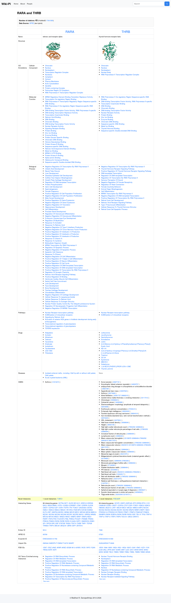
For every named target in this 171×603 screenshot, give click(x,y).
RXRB (62, 521)
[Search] (166, 3)
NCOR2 (75, 514)
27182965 (111, 465)
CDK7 (79, 505)
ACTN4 (61, 503)
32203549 (119, 494)
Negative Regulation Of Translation (57, 205)
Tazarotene (49, 341)
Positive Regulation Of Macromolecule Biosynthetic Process (67, 579)
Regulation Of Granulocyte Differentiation (60, 214)
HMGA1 (63, 510)
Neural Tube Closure (52, 171)
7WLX (111, 552)
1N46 (105, 547)
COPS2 (51, 507)
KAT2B (84, 510)
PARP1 (45, 519)
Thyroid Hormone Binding (110, 128)
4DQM (68, 547)
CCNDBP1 (72, 505)
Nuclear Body (106, 72)
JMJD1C (108, 507)
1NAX (110, 547)
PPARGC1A (103, 512)
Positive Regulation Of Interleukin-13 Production (62, 232)
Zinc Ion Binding (51, 133)
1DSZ (49, 547)
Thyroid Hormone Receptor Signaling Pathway (117, 169)
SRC (53, 523)
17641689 (49, 20)
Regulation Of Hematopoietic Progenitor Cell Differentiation (66, 306)
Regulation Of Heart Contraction (112, 184)
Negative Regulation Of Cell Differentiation (60, 256)
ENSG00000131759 (50, 539)
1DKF (45, 547)
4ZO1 (132, 550)
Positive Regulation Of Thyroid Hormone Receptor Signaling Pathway (126, 171)
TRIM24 (46, 525)
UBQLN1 (63, 525)
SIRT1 (78, 521)
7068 (100, 530)
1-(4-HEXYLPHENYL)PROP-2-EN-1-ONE (116, 366)
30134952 (104, 458)
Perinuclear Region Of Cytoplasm (57, 90)
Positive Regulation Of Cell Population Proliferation (63, 193)
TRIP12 (101, 516)
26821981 (105, 388)
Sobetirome (105, 364)
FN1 (70, 507)
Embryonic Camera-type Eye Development (60, 218)
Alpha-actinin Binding (52, 157)
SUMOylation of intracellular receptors (59, 315)
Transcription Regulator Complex (57, 72)
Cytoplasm (49, 77)
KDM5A (90, 510)
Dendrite (48, 86)
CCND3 (65, 505)
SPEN (48, 523)
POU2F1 (78, 519)
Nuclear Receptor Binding (110, 574)
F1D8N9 (59, 543)
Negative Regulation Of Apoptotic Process (60, 250)
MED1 (77, 512)
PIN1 (55, 519)
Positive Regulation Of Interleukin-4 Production (62, 234)
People (29, 3)
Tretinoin (48, 339)
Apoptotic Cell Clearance (54, 252)
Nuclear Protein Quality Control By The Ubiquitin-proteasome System (70, 303)
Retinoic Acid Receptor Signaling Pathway (60, 274)
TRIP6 (118, 516)
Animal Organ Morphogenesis (112, 189)
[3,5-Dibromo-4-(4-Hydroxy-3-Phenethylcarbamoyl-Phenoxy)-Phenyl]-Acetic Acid (126, 345)
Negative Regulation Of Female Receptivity (116, 182)
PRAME (85, 519)
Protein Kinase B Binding (54, 144)
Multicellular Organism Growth (56, 243)
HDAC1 (45, 510)
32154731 (126, 494)
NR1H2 (45, 516)
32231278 (117, 478)
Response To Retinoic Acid (55, 225)
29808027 (141, 490)
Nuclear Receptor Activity (54, 126)
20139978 (127, 438)
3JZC (127, 550)
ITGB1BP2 (77, 510)
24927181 (116, 382)
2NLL (105, 550)
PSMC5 (51, 521)
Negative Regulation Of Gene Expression (60, 202)
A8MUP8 (52, 543)
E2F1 (56, 507)
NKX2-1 (81, 514)
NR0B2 (93, 514)
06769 (45, 534)
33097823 (123, 391)
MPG (141, 507)
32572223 (104, 418)
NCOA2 (51, 514)
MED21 (129, 507)
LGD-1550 (48, 350)
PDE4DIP (116, 499)
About (22, 3)
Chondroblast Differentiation (55, 292)
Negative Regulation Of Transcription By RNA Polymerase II (67, 166)
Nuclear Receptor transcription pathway (59, 312)
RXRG (67, 521)
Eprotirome (105, 359)
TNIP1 (84, 523)
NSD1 (89, 516)
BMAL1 (55, 505)
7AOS (83, 547)
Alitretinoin (49, 337)
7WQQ (45, 550)
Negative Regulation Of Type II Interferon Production (64, 227)
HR (67, 510)
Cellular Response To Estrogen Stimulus (59, 301)
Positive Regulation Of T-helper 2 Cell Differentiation (64, 259)
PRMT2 (132, 512)
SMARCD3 (85, 521)
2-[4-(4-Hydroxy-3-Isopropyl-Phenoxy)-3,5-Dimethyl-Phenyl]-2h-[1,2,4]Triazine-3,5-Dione (124, 351)
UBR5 (69, 525)
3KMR (59, 547)
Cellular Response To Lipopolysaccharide (60, 297)
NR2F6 (131, 510)
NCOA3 (57, 514)
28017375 (112, 440)
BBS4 (50, 505)
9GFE (50, 550)
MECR (72, 512)
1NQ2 (124, 547)
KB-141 (104, 348)
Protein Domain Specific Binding (56, 137)
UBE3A (57, 525)
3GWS (118, 550)
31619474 (55, 382)
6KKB (136, 550)
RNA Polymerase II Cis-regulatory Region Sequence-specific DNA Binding (69, 107)
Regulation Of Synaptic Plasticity (57, 272)
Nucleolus (48, 74)
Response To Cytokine (53, 241)
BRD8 (139, 503)
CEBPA (84, 505)
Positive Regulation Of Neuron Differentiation (61, 261)
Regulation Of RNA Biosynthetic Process (60, 556)
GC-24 (103, 357)
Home (16, 3)
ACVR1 (117, 503)
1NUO (129, 547)
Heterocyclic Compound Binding (56, 160)
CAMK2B (102, 505)
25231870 (123, 454)
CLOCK (90, 505)
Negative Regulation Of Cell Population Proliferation (63, 196)
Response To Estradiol (53, 223)
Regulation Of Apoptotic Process (57, 247)
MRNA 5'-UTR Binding (53, 153)
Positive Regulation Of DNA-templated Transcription (64, 268)
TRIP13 (107, 516)
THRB (126, 31)
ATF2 (135, 503)
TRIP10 (148, 514)
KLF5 (45, 512)
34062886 (118, 402)
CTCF (126, 505)
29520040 (125, 411)
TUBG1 (60, 499)
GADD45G (82, 507)
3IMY (123, 550)
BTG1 (60, 505)
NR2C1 (56, 516)
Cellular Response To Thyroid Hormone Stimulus (118, 207)
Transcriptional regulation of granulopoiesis (60, 324)
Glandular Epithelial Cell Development (58, 175)
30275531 (117, 420)
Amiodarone (105, 339)
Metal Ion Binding (51, 151)
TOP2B (89, 523)
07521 (101, 534)
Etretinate (48, 344)
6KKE (141, 550)
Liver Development (52, 173)
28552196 (110, 424)
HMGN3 (102, 507)
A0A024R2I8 (103, 543)
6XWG (78, 547)
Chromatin (48, 65)
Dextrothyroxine (107, 337)
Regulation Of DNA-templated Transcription (60, 182)
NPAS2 (87, 514)
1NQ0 (115, 547)
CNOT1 (45, 507)
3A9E (54, 547)
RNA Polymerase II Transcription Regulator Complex (64, 92)
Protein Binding (50, 130)
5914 (44, 530)
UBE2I (130, 516)
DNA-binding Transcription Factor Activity (60, 124)
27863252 (131, 427)
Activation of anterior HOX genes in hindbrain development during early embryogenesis (70, 320)
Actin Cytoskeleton (52, 83)
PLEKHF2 (61, 519)
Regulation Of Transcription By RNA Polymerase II (119, 178)
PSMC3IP (139, 512)
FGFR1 (66, 507)
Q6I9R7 (71, 543)
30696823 (114, 400)
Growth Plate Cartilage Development (58, 180)
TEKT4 (73, 523)
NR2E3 (62, 516)
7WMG (116, 552)
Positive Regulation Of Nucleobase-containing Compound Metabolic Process (69, 566)
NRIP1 (79, 516)
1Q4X (133, 547)
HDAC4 (57, 510)
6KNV (101, 552)
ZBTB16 (79, 525)
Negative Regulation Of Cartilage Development (62, 295)
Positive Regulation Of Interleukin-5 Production (62, 236)
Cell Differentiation (51, 209)
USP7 (74, 525)
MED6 (88, 512)
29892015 (124, 395)
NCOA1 (45, 514)
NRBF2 (73, 516)
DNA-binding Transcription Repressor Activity (61, 112)
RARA (69, 31)
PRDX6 (90, 519)
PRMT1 (126, 512)
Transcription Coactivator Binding (57, 115)
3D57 (113, 550)
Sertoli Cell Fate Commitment (55, 281)
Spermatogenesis (51, 189)
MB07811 (104, 362)
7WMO (142, 552)
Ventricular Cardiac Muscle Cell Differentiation (61, 279)
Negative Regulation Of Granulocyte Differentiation (63, 216)
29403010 (104, 440)
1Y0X (147, 547)
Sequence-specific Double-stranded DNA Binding (62, 162)
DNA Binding (49, 119)
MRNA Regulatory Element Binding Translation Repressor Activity (69, 97)
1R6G (138, 547)
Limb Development (52, 283)
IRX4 (71, 510)
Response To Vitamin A (53, 238)
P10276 (65, 543)
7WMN (137, 552)
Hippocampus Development (55, 207)
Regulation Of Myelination (54, 220)
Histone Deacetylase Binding (55, 142)
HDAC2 (141, 505)
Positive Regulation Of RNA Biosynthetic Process (63, 570)
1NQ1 (119, 547)
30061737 (117, 395)
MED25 (82, 512)
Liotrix (103, 341)
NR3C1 (67, 516)
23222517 (120, 474)
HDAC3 (51, 510)
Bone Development (52, 288)
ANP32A (129, 503)
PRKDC (120, 512)
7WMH (121, 552)
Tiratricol (104, 355)
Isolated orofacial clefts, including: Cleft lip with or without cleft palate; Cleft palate (70, 374)
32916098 (104, 406)
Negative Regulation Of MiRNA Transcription (61, 308)
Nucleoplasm (49, 70)
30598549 (124, 422)
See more (46, 581)
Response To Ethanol (53, 254)
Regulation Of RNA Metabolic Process (59, 558)
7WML (132, 552)
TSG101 (124, 516)
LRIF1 (49, 512)
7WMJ (127, 552)
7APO (88, 547)
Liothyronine (105, 332)
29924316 (134, 413)
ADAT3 (122, 503)
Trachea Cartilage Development (56, 290)
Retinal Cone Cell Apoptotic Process (114, 209)
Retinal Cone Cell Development (112, 200)
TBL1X (138, 514)
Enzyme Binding (51, 135)
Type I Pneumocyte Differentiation (113, 205)
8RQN (148, 552)
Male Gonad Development (54, 198)
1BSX (101, 547)
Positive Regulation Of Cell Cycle (57, 263)
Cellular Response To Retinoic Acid (58, 299)
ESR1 (61, 507)
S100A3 (73, 521)
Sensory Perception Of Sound (112, 180)
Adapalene (49, 332)
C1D (148, 503)
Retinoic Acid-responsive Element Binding (60, 148)
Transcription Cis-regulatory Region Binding (60, 99)
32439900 (114, 469)
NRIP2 (84, 516)
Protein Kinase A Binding (54, 155)
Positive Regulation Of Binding (56, 277)
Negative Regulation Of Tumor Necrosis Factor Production (66, 229)
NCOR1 (69, 514)
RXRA (57, 521)
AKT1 (66, 503)
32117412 (144, 397)
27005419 (131, 409)
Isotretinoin (49, 346)
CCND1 (109, 505)
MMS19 (93, 512)
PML (66, 519)
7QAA (93, 547)
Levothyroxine (106, 335)
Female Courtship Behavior (111, 187)
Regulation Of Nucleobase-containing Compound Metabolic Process (69, 574)
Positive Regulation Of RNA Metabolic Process (62, 563)
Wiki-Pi (6, 3)
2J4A (101, 550)
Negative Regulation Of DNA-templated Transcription (64, 265)
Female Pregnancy (52, 191)
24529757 (134, 384)
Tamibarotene (50, 348)
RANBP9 (102, 514)
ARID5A (90, 503)
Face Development (52, 286)
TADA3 (68, 523)
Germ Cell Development (53, 187)
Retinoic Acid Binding (53, 117)
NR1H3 (51, 516)
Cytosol (48, 79)
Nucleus (48, 68)
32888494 (139, 427)
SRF (57, 523)
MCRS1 (61, 512)
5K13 (73, 547)
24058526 (138, 492)
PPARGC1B (112, 512)
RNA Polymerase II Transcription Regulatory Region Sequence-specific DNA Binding (71, 102)
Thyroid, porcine (107, 368)
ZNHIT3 (136, 516)
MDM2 (66, 512)
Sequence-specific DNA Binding (56, 146)
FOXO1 (75, 507)
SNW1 (92, 521)
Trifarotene (49, 353)
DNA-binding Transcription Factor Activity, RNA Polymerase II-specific (70, 110)
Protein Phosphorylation (53, 184)
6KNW (106, 552)
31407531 (104, 483)
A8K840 (46, 543)
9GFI (55, 550)
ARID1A (84, 503)
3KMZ (64, 547)
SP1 (44, 523)
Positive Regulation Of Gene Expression (59, 200)
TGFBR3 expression (52, 328)
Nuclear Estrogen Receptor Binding (114, 572)
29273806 (111, 393)
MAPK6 (55, 512)
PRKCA (45, 521)
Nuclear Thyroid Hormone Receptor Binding (116, 556)
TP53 (143, 514)
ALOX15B (72, 503)
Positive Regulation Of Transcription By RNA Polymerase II (66, 270)
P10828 (111, 543)
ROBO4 (114, 514)
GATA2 (89, 507)
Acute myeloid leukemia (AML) (56, 377)
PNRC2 (71, 519)
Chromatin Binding (51, 121)
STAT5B (62, 523)
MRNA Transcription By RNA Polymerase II (61, 245)
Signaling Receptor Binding (55, 128)
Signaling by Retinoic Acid (54, 317)
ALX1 (78, 503)
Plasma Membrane (52, 81)
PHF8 (51, 519)
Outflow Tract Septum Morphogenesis (58, 178)
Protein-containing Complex (55, 88)
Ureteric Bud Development (54, 169)
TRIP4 (51, 525)
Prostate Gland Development (55, 211)
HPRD (31, 23)
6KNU (146, 550)
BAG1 (45, 505)
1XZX (143, 547)
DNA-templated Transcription (111, 173)
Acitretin (48, 335)
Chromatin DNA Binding (53, 139)
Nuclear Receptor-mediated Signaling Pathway (118, 576)
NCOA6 (63, 514)
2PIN (109, 550)
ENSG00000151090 (106, 539)
